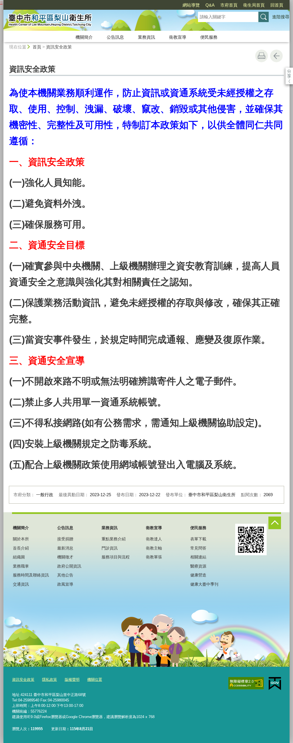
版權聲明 (72, 679)
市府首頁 (228, 5)
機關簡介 (84, 37)
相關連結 (198, 557)
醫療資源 (198, 566)
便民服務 (208, 37)
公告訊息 (115, 37)
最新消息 (65, 548)
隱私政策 (49, 679)
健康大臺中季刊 (204, 584)
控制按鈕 (274, 523)
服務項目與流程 (116, 557)
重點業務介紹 (114, 539)
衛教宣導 (177, 37)
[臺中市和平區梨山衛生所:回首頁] (94, 20)
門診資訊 (110, 548)
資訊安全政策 (59, 46)
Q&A (210, 5)
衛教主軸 (154, 548)
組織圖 (19, 557)
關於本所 (21, 539)
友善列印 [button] (261, 56)
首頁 (37, 46)
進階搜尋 (280, 16)
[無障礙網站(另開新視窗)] (246, 683)
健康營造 (198, 575)
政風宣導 (65, 584)
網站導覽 (191, 5)
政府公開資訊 (69, 566)
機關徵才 (65, 557)
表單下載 (198, 539)
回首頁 (276, 5)
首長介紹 (21, 548)
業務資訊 (146, 37)
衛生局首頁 (254, 5)
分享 (289, 71)
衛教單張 (154, 557)
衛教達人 (154, 539)
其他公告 (65, 575)
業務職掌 (21, 566)
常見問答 (198, 548)
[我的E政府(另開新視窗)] (275, 683)
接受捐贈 (65, 539)
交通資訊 (21, 584)
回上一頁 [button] (276, 56)
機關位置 (94, 679)
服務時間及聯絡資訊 (31, 575)
